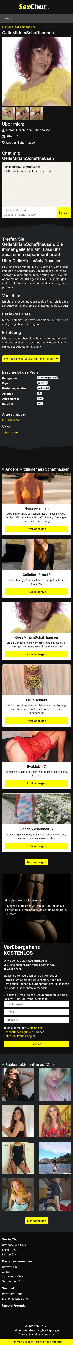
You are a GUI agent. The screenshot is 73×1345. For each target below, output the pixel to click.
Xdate (6, 1271)
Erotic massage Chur (15, 1298)
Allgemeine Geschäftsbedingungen (36, 1330)
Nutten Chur (10, 1254)
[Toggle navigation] (7, 18)
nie (39, 393)
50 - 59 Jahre (11, 420)
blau (40, 398)
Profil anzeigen (36, 529)
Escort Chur (9, 1249)
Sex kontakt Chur (13, 1281)
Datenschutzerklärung (18, 1036)
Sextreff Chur (10, 1267)
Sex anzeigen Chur (25, 26)
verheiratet (43, 388)
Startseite (7, 26)
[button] (36, 71)
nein (40, 403)
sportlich (42, 382)
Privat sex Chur (12, 1294)
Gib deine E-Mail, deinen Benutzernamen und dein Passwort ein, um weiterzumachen (36, 997)
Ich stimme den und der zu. (24, 1032)
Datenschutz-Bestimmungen (37, 1334)
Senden (36, 1044)
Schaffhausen (10, 432)
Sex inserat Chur (12, 1276)
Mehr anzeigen (36, 862)
